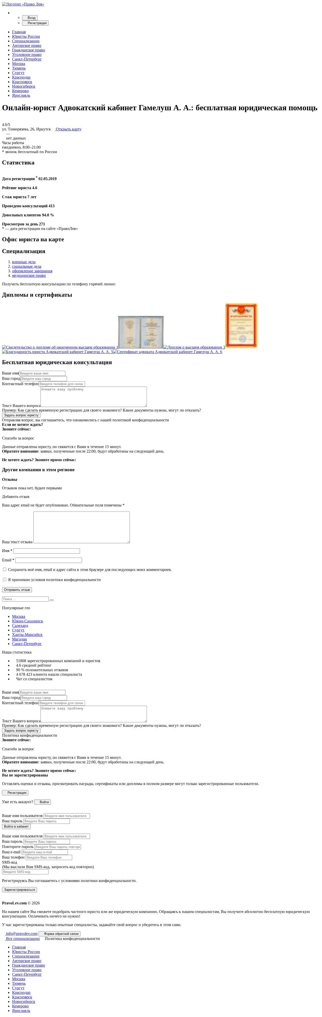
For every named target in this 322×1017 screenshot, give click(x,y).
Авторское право (26, 45)
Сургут (18, 73)
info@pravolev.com (21, 933)
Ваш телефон (13, 857)
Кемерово (20, 91)
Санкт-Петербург (27, 59)
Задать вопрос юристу (21, 415)
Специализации (25, 41)
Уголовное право (27, 54)
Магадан (19, 639)
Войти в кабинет (16, 826)
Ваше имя (10, 373)
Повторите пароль (17, 846)
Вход (31, 18)
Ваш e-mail (11, 852)
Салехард (20, 625)
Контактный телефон (20, 384)
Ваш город (11, 378)
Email (8, 560)
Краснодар (21, 77)
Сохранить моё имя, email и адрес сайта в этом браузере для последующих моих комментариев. (90, 569)
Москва (18, 63)
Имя (7, 551)
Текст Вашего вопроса (21, 405)
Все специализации (22, 938)
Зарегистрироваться (19, 890)
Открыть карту (68, 129)
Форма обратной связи (60, 934)
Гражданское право (28, 50)
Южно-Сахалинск (27, 621)
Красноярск (22, 82)
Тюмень (19, 68)
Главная (19, 32)
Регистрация (37, 23)
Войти (44, 802)
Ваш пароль (12, 821)
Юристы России (26, 36)
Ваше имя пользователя (22, 815)
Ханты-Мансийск (27, 634)
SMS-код (48, 864)
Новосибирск (23, 86)
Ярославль (21, 95)
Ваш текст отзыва (17, 542)
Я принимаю (54, 580)
